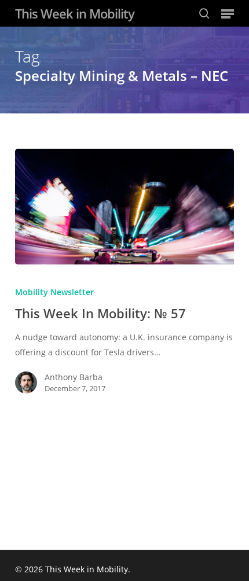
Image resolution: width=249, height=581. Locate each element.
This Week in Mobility (74, 13)
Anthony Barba (73, 377)
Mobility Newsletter (54, 291)
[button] (227, 13)
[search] (204, 13)
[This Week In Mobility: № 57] (124, 206)
